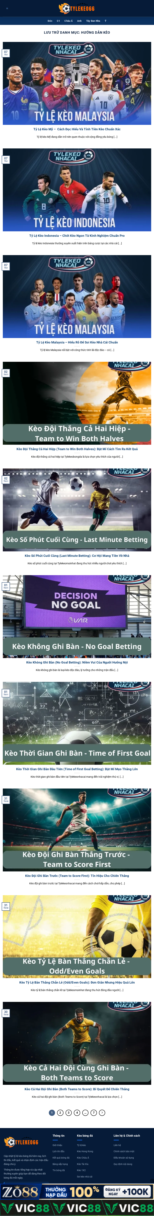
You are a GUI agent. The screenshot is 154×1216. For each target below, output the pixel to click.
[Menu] (6, 8)
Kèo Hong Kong (85, 1151)
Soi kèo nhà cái (84, 1176)
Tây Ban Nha (93, 20)
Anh (79, 20)
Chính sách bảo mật (124, 1151)
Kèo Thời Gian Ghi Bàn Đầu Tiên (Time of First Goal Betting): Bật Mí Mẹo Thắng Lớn (77, 769)
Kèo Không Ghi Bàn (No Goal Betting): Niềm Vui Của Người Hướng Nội (77, 662)
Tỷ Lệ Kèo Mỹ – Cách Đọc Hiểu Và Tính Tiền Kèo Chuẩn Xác (77, 129)
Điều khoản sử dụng (124, 1157)
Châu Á (68, 20)
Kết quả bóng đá (61, 1157)
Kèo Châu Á (83, 1157)
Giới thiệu (57, 1145)
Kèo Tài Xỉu (82, 1164)
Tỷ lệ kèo (81, 1145)
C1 (58, 20)
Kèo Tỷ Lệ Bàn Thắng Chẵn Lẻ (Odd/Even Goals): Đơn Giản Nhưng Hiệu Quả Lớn (77, 982)
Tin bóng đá (59, 1170)
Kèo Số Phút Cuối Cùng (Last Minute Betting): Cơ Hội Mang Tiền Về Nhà (77, 556)
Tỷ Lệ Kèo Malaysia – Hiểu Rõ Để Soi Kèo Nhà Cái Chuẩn (77, 342)
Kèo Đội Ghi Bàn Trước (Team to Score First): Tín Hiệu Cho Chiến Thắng (77, 876)
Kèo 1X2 (81, 1170)
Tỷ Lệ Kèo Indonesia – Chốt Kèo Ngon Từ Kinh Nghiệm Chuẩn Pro (77, 236)
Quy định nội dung (123, 1164)
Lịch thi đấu (58, 1151)
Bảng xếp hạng (60, 1164)
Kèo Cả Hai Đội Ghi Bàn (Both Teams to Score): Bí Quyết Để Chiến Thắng (77, 1089)
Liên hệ (117, 1145)
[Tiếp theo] (102, 1113)
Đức (50, 20)
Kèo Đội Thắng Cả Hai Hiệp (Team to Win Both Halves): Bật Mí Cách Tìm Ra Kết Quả (77, 449)
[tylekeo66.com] (77, 8)
